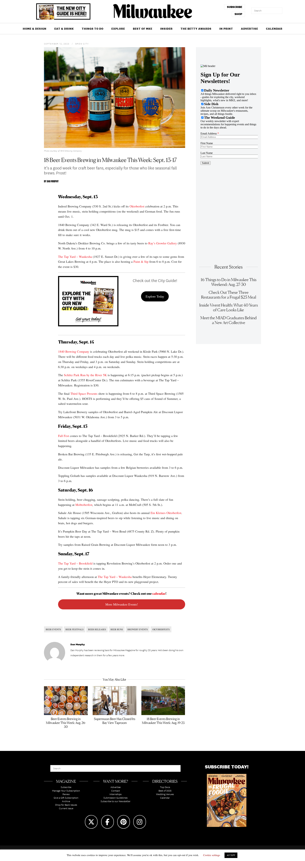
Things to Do (92, 29)
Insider (166, 29)
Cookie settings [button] (211, 855)
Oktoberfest (137, 206)
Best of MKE (142, 29)
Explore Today (155, 296)
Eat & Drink (64, 29)
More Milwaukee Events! (121, 604)
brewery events (137, 629)
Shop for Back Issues (66, 804)
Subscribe (66, 787)
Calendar (274, 29)
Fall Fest (63, 436)
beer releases (97, 629)
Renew (66, 794)
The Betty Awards (196, 29)
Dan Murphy (53, 181)
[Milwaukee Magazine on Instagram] (139, 822)
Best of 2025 (165, 790)
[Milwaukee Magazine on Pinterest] (123, 822)
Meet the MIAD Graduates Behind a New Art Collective (228, 320)
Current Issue (66, 808)
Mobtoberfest (83, 505)
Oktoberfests (161, 629)
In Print (226, 29)
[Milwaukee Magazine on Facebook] (107, 822)
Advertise (249, 29)
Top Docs (165, 787)
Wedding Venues (165, 794)
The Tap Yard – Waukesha (75, 256)
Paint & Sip (140, 261)
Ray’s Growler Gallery (162, 243)
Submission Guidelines (115, 797)
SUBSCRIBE (234, 7)
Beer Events (53, 629)
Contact (115, 790)
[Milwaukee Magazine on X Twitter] (91, 822)
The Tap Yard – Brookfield (75, 563)
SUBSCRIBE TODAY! (227, 767)
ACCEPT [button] (231, 855)
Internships (115, 794)
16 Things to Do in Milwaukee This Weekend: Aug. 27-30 (228, 282)
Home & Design (34, 29)
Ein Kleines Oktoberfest (166, 513)
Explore (118, 29)
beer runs (116, 629)
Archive (66, 801)
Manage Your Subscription (66, 790)
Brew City (82, 43)
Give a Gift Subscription (66, 797)
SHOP (238, 14)
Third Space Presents (83, 393)
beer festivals (74, 629)
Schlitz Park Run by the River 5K (85, 375)
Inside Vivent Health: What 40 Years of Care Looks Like (228, 307)
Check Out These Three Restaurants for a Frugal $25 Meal (228, 294)
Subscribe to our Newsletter (115, 801)
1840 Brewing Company (73, 351)
